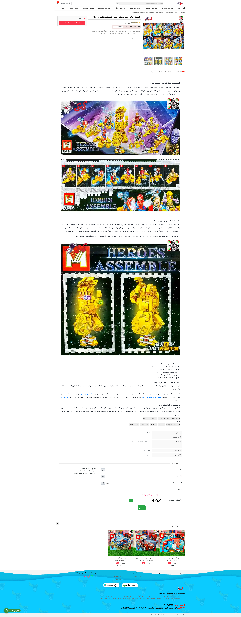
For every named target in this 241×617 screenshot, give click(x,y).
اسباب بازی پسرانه (167, 8)
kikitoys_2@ (64, 397)
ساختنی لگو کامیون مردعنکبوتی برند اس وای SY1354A (172, 559)
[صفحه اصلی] (182, 12)
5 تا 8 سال (162, 424)
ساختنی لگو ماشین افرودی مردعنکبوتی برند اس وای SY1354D (120, 559)
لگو (179, 8)
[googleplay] (111, 585)
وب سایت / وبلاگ (177, 482)
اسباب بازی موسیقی (104, 8)
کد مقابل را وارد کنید (175, 500)
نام (181, 469)
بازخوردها (151, 71)
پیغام (179, 489)
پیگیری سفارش (138, 576)
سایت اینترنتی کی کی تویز (88, 394)
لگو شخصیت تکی (151, 418)
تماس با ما (118, 579)
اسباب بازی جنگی (135, 8)
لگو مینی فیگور (169, 12)
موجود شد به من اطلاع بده (71, 22)
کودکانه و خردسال (88, 8)
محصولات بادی (74, 8)
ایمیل (179, 476)
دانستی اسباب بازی (158, 573)
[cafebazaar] (130, 585)
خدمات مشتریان (137, 573)
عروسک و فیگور (120, 8)
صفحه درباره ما (117, 576)
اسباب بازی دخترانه (151, 8)
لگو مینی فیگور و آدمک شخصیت (151, 397)
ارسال (141, 507)
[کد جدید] (131, 500)
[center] (117, 3)
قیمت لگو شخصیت (163, 418)
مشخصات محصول (164, 71)
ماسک (62, 8)
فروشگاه (118, 573)
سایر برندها (133, 26)
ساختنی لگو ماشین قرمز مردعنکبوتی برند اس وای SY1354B (146, 559)
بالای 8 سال (153, 424)
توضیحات (178, 71)
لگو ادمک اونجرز (175, 418)
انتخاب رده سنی (144, 424)
